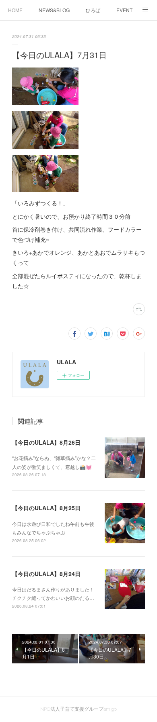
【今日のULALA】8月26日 (46, 442)
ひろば (93, 9)
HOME (15, 9)
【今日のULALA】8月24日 (46, 574)
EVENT (124, 9)
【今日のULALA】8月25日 (46, 508)
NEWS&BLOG (54, 9)
